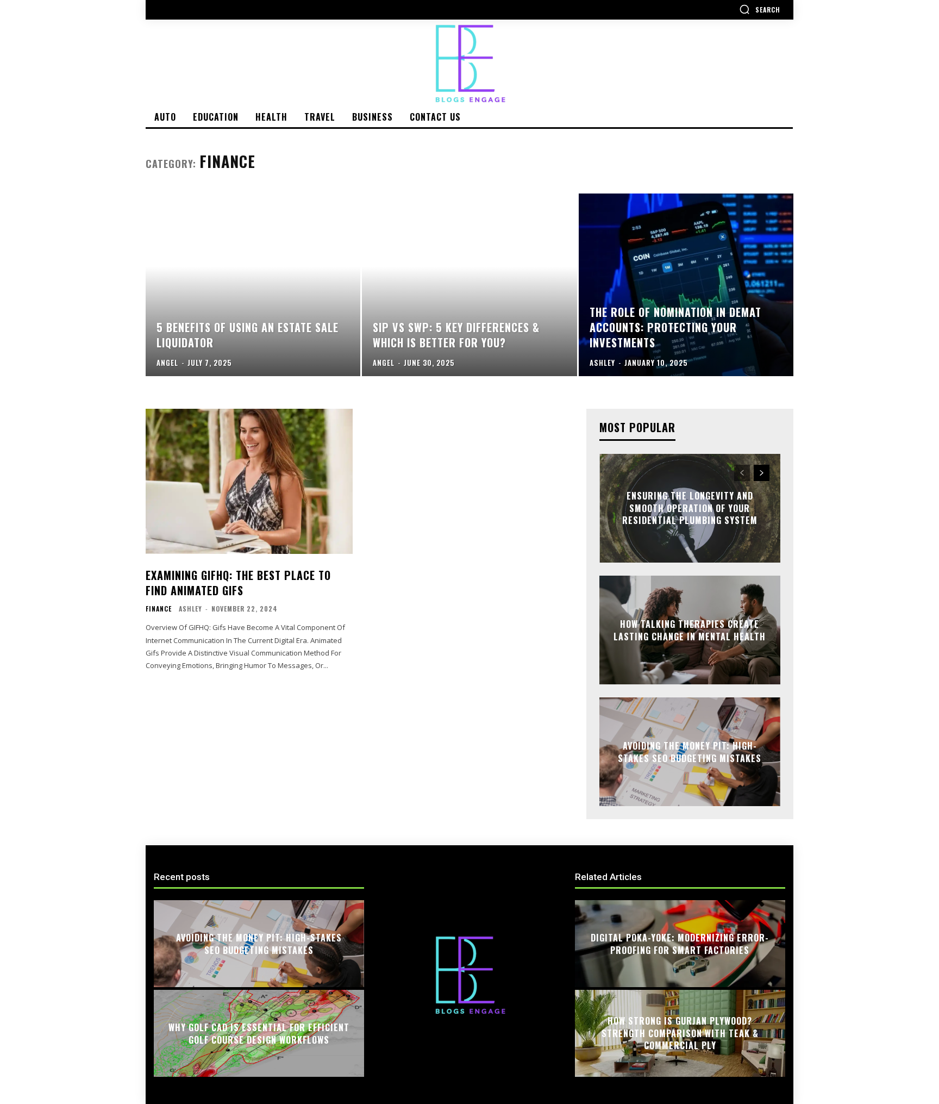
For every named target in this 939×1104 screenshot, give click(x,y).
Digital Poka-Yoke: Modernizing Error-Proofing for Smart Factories (680, 943)
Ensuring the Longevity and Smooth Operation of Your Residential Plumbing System (690, 508)
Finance (159, 609)
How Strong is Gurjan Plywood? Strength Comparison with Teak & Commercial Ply (680, 1033)
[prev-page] (742, 473)
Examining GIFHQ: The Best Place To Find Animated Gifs (238, 582)
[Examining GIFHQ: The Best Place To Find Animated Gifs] (249, 481)
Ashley (190, 608)
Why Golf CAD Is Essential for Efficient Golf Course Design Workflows (258, 1033)
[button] (759, 9)
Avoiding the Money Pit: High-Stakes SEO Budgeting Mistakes (689, 751)
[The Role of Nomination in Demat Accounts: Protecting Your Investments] (686, 285)
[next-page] (761, 473)
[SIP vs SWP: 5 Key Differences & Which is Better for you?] (469, 285)
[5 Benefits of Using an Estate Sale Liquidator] (253, 285)
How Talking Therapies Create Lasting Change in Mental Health (690, 630)
